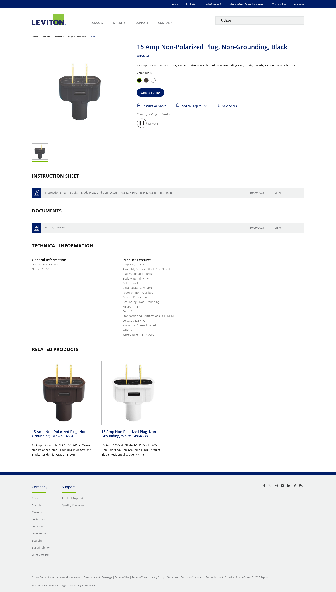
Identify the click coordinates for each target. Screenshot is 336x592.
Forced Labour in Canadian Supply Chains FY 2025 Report (237, 577)
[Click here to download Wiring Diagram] (36, 228)
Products (46, 36)
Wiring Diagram (55, 227)
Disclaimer (172, 577)
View (278, 193)
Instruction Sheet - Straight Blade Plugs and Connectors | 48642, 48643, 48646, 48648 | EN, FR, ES (109, 192)
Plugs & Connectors (77, 36)
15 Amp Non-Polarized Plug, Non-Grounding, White (129, 433)
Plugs (92, 36)
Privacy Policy (156, 577)
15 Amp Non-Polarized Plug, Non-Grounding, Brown (60, 433)
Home (35, 36)
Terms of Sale (139, 577)
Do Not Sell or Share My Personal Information (56, 577)
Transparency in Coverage (98, 577)
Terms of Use (122, 577)
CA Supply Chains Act (192, 577)
